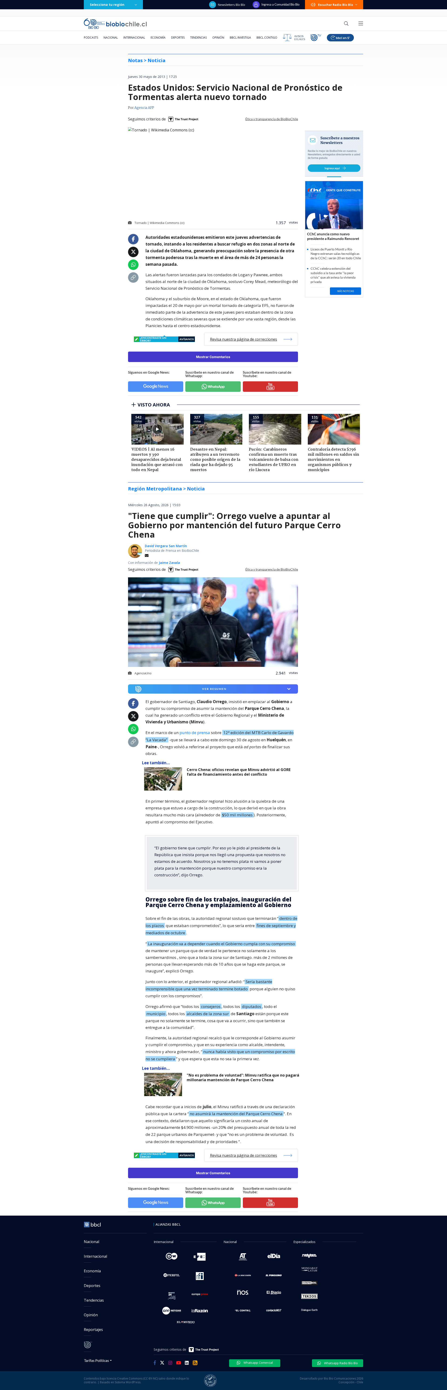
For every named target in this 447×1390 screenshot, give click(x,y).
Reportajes (93, 1329)
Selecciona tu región (107, 4)
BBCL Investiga (240, 38)
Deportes (178, 38)
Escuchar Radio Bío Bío (335, 5)
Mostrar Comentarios (213, 357)
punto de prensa (194, 732)
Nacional (111, 38)
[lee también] (164, 779)
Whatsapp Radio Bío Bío (340, 1363)
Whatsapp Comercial (258, 1362)
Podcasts (91, 38)
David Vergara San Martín (166, 546)
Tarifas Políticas (96, 1360)
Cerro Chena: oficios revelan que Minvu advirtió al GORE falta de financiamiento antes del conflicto (239, 772)
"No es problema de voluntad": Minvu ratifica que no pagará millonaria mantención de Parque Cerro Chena (243, 1077)
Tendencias (198, 38)
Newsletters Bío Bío (231, 5)
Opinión (218, 38)
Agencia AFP (144, 108)
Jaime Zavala (169, 562)
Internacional (134, 38)
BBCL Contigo (267, 38)
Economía (158, 38)
